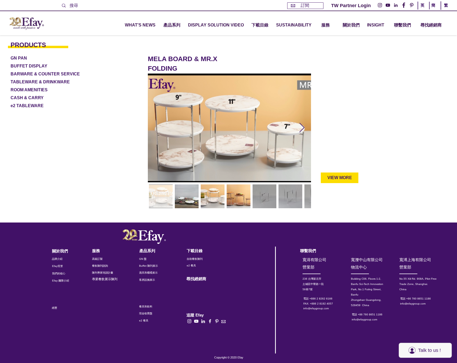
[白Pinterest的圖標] (217, 321)
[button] (172, 25)
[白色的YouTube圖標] (196, 321)
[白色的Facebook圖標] (210, 321)
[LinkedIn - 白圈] (396, 5)
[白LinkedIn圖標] (203, 321)
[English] (423, 10)
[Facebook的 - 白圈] (404, 5)
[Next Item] (302, 128)
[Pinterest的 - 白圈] (411, 5)
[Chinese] (444, 10)
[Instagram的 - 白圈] (380, 5)
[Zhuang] (434, 10)
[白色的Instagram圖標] (189, 321)
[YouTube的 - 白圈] (388, 5)
